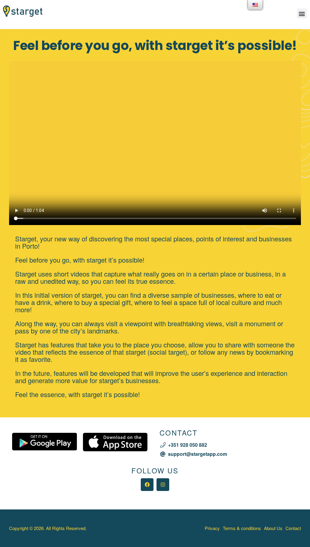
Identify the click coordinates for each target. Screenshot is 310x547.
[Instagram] (163, 484)
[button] (302, 13)
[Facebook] (147, 484)
